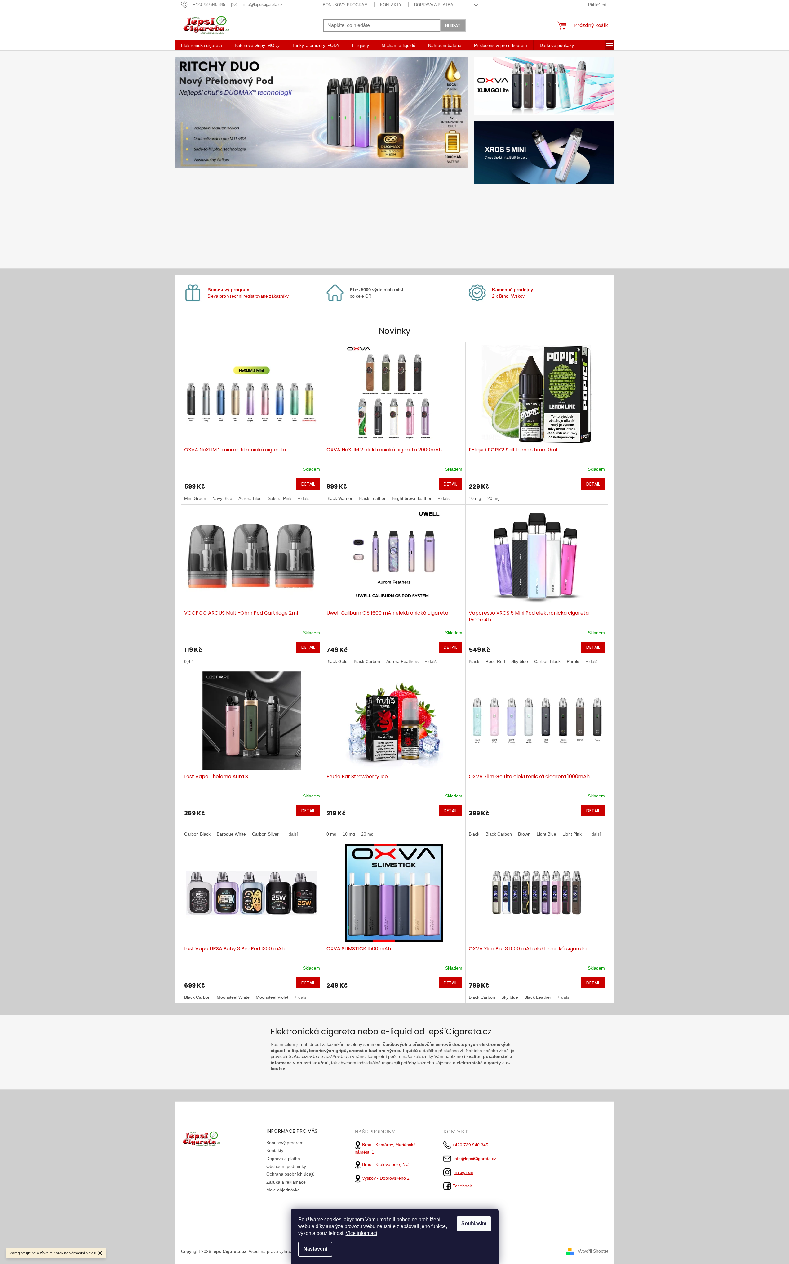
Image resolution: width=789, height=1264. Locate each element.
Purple (573, 661)
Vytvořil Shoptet (593, 1250)
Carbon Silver (265, 833)
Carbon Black (547, 661)
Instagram (463, 1172)
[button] (197, 159)
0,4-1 (189, 661)
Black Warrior (339, 498)
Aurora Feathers (402, 661)
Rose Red (495, 661)
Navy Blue (222, 498)
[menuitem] (201, 45)
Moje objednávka (283, 1189)
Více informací (361, 1233)
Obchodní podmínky (286, 1166)
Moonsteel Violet (272, 997)
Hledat (453, 25)
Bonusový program (345, 4)
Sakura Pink (279, 498)
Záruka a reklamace (286, 1182)
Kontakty (391, 4)
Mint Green (195, 498)
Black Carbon (367, 661)
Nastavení (315, 1249)
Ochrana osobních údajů (290, 1174)
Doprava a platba (433, 4)
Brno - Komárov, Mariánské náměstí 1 (385, 1148)
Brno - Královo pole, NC (385, 1164)
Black (474, 661)
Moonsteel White (233, 997)
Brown (524, 833)
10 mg (475, 498)
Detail (308, 484)
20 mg (493, 498)
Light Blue (546, 833)
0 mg (331, 833)
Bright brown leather (412, 498)
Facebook (462, 1185)
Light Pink (572, 833)
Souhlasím (473, 1223)
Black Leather (372, 498)
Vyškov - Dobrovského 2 (385, 1178)
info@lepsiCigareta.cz (476, 1158)
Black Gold (337, 661)
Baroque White (231, 833)
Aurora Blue (250, 498)
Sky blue (519, 661)
